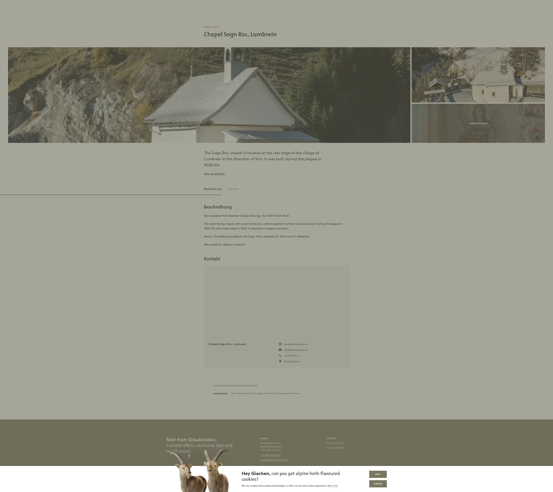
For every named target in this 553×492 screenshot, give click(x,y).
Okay (378, 474)
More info (333, 485)
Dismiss (378, 484)
